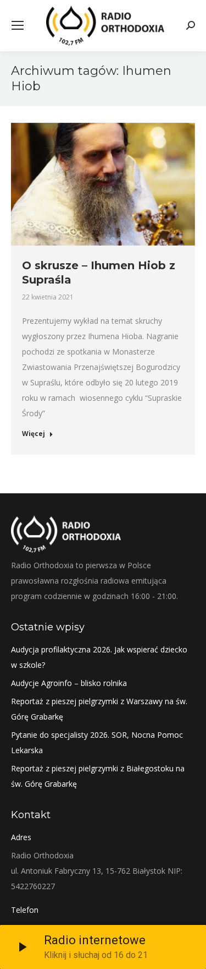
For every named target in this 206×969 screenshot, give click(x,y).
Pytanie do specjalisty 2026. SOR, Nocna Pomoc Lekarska (97, 742)
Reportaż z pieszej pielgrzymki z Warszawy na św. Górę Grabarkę (99, 709)
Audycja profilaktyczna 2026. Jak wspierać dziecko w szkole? (99, 657)
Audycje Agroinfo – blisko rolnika (69, 683)
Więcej (33, 433)
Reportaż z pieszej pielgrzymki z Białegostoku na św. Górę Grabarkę (98, 776)
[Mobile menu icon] (17, 25)
